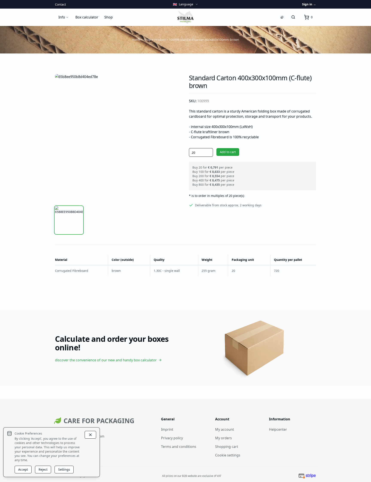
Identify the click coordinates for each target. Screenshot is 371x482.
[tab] (69, 220)
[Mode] (282, 17)
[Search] (293, 17)
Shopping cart (226, 446)
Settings (64, 469)
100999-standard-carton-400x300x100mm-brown (204, 40)
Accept (23, 469)
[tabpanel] (118, 137)
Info (61, 17)
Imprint (167, 429)
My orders (223, 438)
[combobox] (185, 4)
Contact (60, 4)
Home (136, 40)
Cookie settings (227, 455)
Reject (43, 469)
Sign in (309, 4)
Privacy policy (172, 438)
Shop (147, 40)
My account (224, 429)
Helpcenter (278, 429)
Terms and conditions (178, 446)
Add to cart (228, 152)
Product (160, 40)
